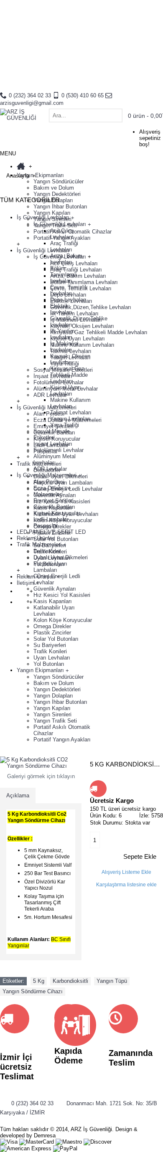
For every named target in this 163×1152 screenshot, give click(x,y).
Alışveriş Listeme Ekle (126, 872)
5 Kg (38, 981)
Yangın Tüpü (112, 981)
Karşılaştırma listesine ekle (126, 885)
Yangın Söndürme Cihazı (33, 991)
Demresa (45, 1135)
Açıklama (17, 795)
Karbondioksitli (70, 981)
